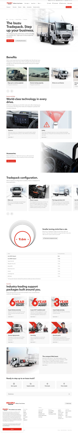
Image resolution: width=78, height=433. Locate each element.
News (67, 412)
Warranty (40, 412)
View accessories (11, 161)
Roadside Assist (42, 413)
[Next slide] (11, 91)
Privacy (59, 430)
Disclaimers (11, 394)
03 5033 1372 (68, 0)
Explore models (31, 386)
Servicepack (25, 416)
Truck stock (56, 3)
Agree (12, 429)
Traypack (24, 412)
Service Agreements (13, 335)
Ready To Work (18, 19)
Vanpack (24, 415)
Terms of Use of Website (12, 424)
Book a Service (68, 410)
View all (24, 410)
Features (19, 7)
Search (49, 3)
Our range (27, 3)
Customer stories (36, 7)
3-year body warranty (58, 310)
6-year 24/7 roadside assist (38, 310)
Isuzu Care (33, 3)
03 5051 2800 (51, 0)
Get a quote (69, 3)
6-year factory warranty (14, 310)
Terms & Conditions (64, 430)
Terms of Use (70, 430)
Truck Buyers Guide (52, 413)
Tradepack (25, 19)
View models (10, 40)
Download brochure (21, 40)
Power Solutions (69, 416)
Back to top (69, 403)
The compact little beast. (50, 356)
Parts (66, 415)
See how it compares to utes (51, 238)
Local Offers (51, 412)
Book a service (63, 3)
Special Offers (51, 410)
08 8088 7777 (60, 0)
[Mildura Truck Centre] (7, 19)
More (39, 3)
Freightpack (25, 419)
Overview (14, 7)
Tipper (24, 418)
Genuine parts (57, 335)
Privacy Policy (6, 424)
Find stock (47, 386)
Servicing (33, 335)
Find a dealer (64, 386)
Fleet (66, 413)
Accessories (29, 7)
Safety (24, 7)
